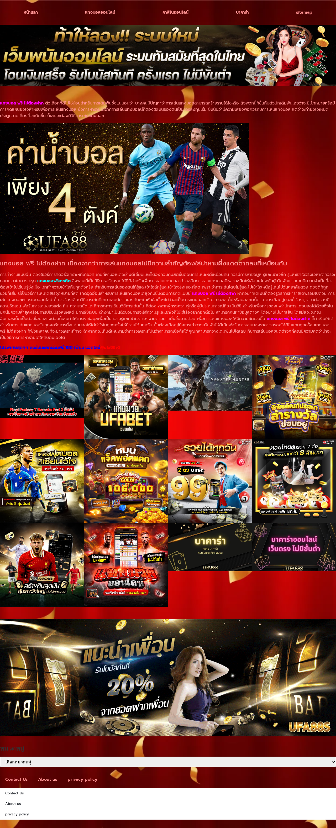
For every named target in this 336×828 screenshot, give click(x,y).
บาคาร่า (242, 12)
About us (47, 779)
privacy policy (82, 779)
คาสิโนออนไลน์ (175, 12)
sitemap (304, 12)
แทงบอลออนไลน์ (100, 12)
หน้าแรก (31, 12)
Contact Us (16, 779)
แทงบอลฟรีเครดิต (54, 281)
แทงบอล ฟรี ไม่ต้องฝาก (288, 319)
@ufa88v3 (110, 347)
